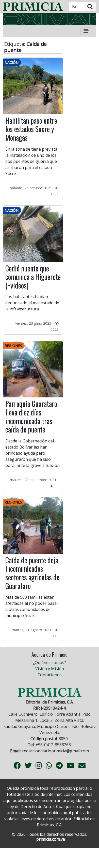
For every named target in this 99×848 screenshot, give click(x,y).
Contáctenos (50, 675)
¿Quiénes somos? (49, 662)
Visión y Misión (49, 668)
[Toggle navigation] (86, 31)
